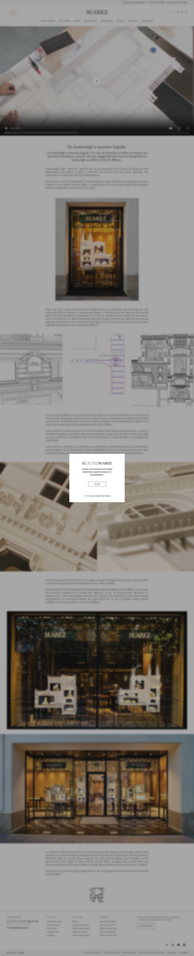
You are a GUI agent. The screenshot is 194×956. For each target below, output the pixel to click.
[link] (97, 484)
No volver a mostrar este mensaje (99, 496)
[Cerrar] (121, 457)
